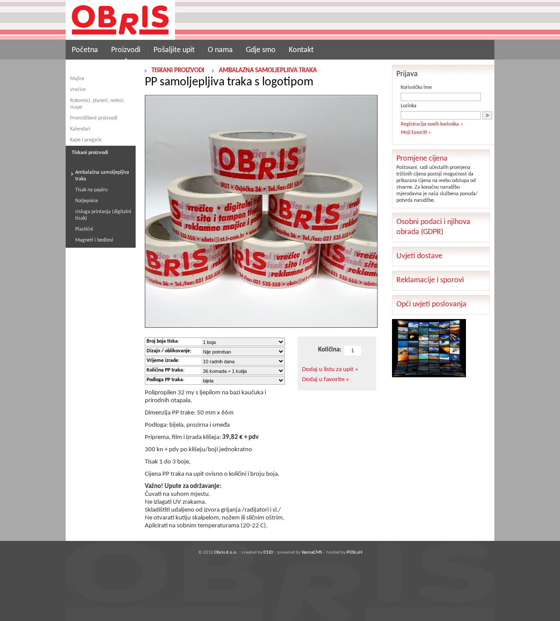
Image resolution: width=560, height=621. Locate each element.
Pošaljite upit (174, 50)
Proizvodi (125, 50)
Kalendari (80, 129)
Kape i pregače (86, 140)
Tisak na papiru (91, 190)
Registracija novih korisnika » (432, 124)
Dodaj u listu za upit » (330, 369)
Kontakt (301, 50)
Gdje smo (261, 50)
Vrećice (78, 89)
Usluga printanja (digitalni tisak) (103, 215)
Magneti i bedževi (94, 240)
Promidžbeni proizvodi (93, 118)
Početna (85, 50)
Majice (77, 78)
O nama (220, 50)
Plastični (84, 229)
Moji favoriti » (416, 132)
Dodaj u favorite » (325, 379)
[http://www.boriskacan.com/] (429, 375)
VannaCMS (311, 552)
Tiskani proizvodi (177, 70)
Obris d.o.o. (226, 552)
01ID (268, 552)
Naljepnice (86, 200)
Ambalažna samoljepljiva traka (102, 176)
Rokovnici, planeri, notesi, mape (97, 104)
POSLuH (354, 552)
